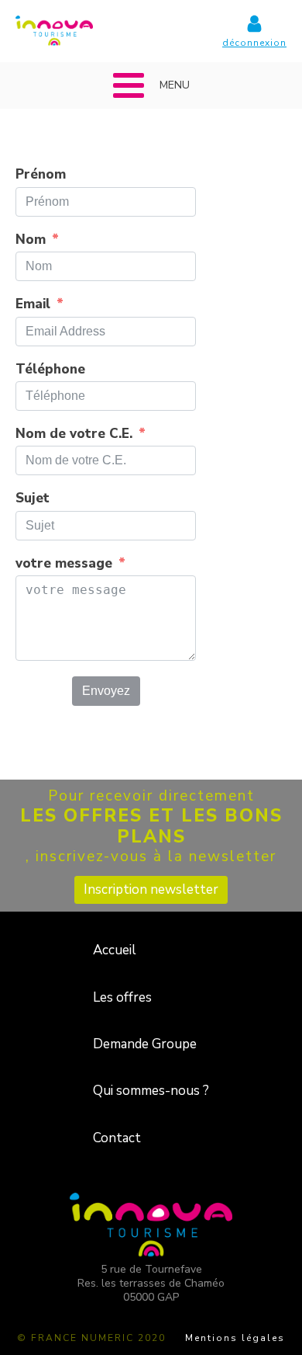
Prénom (40, 174)
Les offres (122, 997)
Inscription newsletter (151, 889)
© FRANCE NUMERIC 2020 (91, 1338)
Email (32, 304)
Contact (117, 1138)
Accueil (114, 950)
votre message (63, 564)
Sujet (32, 498)
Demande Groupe (145, 1044)
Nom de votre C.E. (73, 434)
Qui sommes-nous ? (151, 1091)
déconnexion (254, 42)
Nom (30, 240)
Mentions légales (235, 1338)
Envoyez (106, 690)
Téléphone (50, 369)
